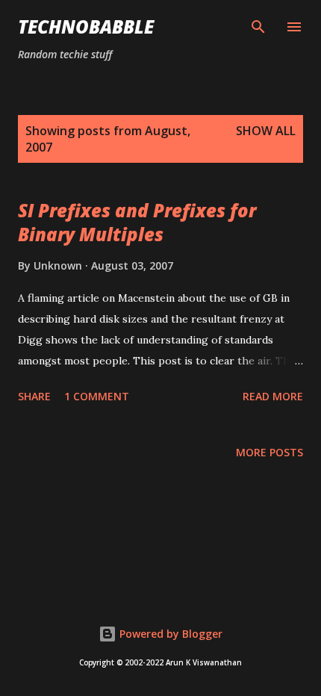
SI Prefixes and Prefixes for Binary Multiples (137, 222)
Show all (266, 130)
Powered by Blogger (169, 634)
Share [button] (34, 396)
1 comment (96, 396)
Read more (273, 396)
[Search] (258, 27)
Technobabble (86, 26)
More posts (269, 452)
